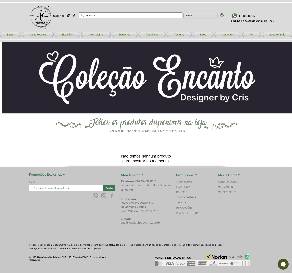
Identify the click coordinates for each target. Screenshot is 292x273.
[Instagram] (103, 195)
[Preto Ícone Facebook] (74, 16)
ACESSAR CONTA (228, 181)
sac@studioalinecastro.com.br (141, 223)
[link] (222, 15)
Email (32, 182)
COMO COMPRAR (186, 197)
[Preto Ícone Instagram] (69, 16)
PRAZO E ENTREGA (187, 213)
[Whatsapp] (95, 195)
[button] (37, 34)
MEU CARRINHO (227, 187)
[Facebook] (112, 195)
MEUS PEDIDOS (227, 192)
